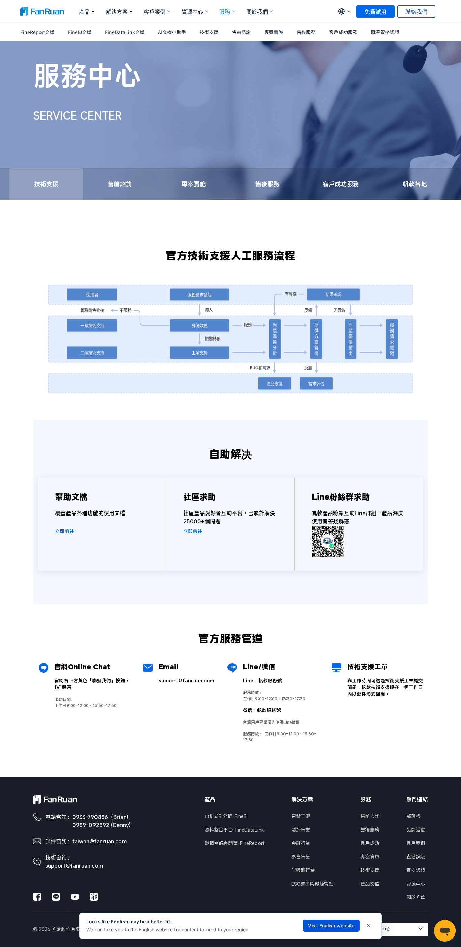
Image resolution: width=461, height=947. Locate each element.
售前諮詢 (241, 32)
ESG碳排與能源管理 (312, 883)
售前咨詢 (369, 816)
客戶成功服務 (343, 32)
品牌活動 (415, 829)
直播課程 (415, 856)
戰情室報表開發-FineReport (234, 843)
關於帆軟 (415, 897)
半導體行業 (303, 870)
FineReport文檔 (37, 32)
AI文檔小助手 (172, 32)
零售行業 (300, 856)
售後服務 (306, 32)
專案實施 (273, 32)
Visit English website (331, 925)
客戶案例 (415, 843)
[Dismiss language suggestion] (368, 926)
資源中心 (415, 883)
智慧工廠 (300, 816)
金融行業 (300, 843)
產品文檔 (369, 883)
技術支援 (208, 32)
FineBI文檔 (79, 32)
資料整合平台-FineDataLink (234, 829)
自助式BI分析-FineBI (226, 816)
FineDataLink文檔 (124, 32)
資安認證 (415, 870)
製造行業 (300, 829)
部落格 (413, 816)
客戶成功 (369, 843)
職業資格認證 (385, 32)
